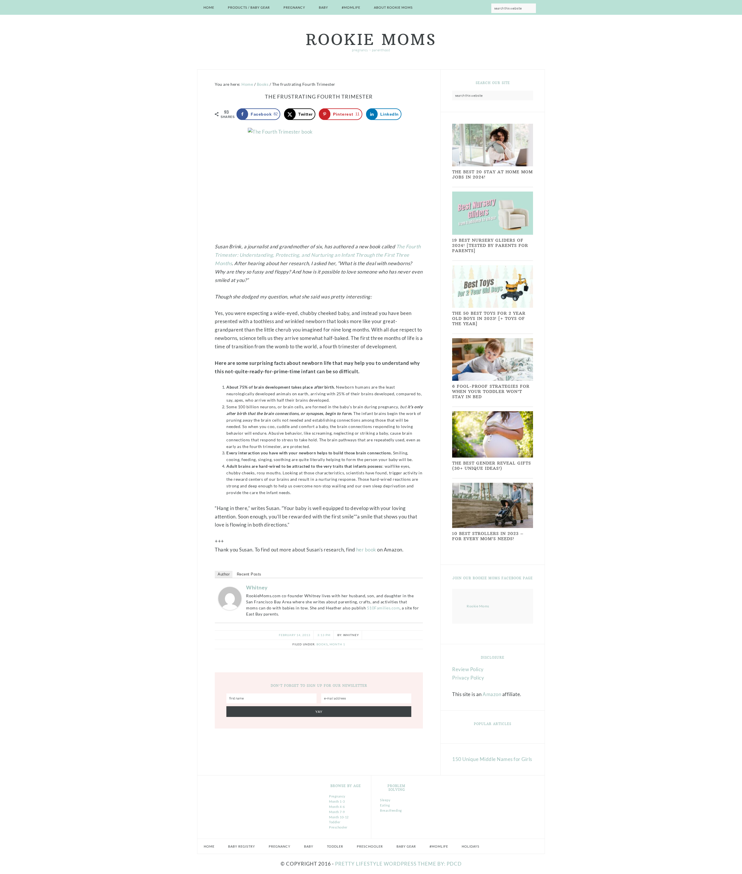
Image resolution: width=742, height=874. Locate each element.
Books (322, 644)
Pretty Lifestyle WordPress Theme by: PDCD (398, 864)
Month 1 (337, 644)
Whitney (257, 587)
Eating (385, 805)
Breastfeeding (391, 810)
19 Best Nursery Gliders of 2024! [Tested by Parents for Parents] (490, 245)
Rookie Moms (371, 39)
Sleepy (385, 800)
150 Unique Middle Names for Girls (492, 759)
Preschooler (338, 827)
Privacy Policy (468, 678)
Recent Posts (249, 574)
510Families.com (383, 607)
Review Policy (468, 669)
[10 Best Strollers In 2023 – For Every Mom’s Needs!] (492, 527)
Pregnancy (337, 796)
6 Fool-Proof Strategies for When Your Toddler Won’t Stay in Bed (491, 391)
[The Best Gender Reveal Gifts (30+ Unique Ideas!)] (492, 456)
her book (366, 550)
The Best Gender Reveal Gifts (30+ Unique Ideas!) (491, 465)
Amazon (492, 694)
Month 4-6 (337, 807)
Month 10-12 (339, 817)
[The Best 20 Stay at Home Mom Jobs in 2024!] (492, 165)
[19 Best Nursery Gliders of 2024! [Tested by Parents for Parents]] (492, 233)
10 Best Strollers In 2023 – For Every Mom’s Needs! (487, 536)
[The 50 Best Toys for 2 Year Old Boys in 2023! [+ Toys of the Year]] (492, 306)
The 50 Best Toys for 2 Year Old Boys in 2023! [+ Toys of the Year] (488, 318)
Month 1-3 (337, 801)
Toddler (335, 822)
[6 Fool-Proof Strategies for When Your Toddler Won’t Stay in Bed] (492, 379)
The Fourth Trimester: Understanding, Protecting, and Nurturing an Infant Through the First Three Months (318, 254)
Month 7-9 (337, 812)
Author (224, 574)
